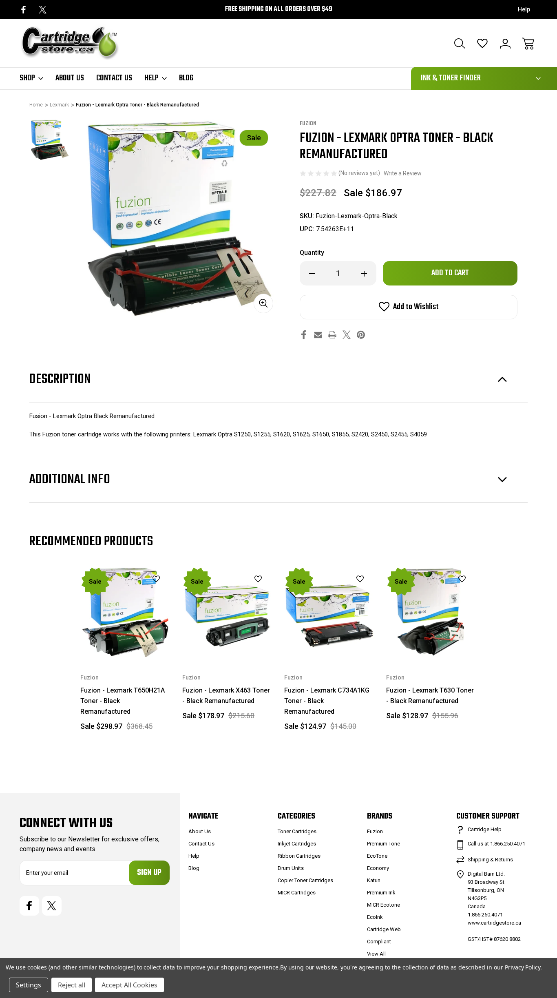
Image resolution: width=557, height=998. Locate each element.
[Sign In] (505, 43)
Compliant (379, 941)
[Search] (459, 43)
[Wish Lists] (482, 43)
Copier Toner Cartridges (305, 880)
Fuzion (375, 831)
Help (524, 9)
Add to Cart (126, 638)
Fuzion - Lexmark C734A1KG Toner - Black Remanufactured (326, 700)
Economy (378, 868)
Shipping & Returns (490, 859)
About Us (69, 78)
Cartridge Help (485, 829)
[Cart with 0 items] (528, 43)
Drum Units (291, 868)
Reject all (71, 984)
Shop (27, 78)
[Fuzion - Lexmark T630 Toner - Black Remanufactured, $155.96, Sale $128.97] (431, 611)
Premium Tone (383, 844)
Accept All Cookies (129, 984)
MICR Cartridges (297, 893)
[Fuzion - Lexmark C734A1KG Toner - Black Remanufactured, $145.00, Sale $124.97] (329, 611)
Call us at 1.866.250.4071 (496, 844)
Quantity (312, 253)
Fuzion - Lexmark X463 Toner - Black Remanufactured (226, 695)
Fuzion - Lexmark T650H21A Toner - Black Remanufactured (122, 700)
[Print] (332, 334)
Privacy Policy (522, 967)
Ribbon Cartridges (299, 856)
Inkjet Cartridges (297, 844)
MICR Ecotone (383, 905)
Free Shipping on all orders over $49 (278, 9)
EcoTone (377, 856)
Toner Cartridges (297, 831)
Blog (186, 78)
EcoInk (375, 917)
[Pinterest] (361, 334)
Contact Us (114, 78)
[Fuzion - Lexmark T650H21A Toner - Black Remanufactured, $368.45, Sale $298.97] (125, 611)
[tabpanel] (49, 139)
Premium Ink (381, 893)
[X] (42, 9)
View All (376, 954)
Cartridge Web (384, 929)
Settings (28, 984)
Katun (373, 880)
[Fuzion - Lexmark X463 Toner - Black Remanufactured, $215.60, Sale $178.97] (227, 611)
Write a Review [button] (403, 173)
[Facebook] (23, 9)
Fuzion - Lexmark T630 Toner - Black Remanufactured (430, 695)
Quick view (136, 593)
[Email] (318, 334)
